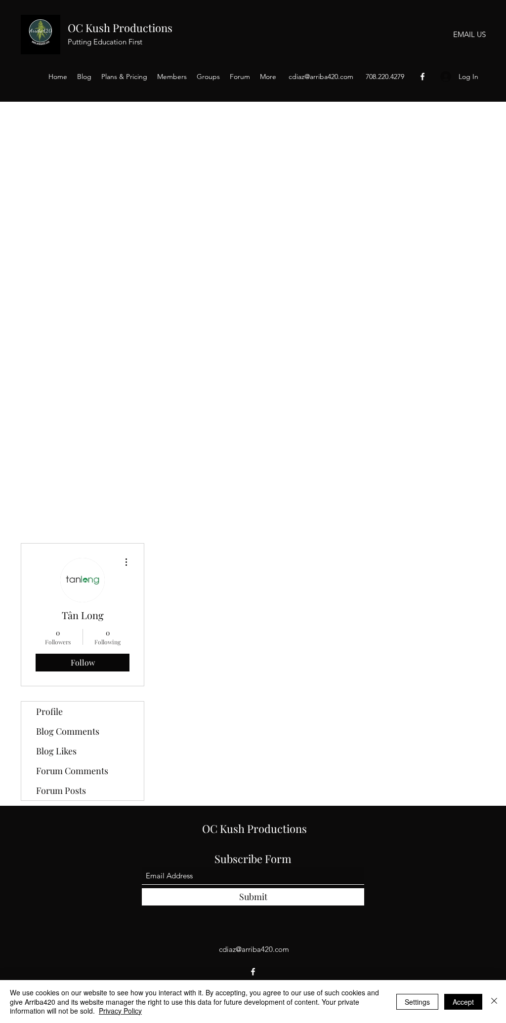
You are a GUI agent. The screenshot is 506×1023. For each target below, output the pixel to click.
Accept (463, 1002)
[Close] (494, 1001)
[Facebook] (422, 76)
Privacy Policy (120, 1011)
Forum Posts (61, 790)
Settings (417, 1002)
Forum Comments (72, 771)
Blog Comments (67, 731)
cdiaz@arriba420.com (321, 76)
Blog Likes (56, 751)
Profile (49, 711)
